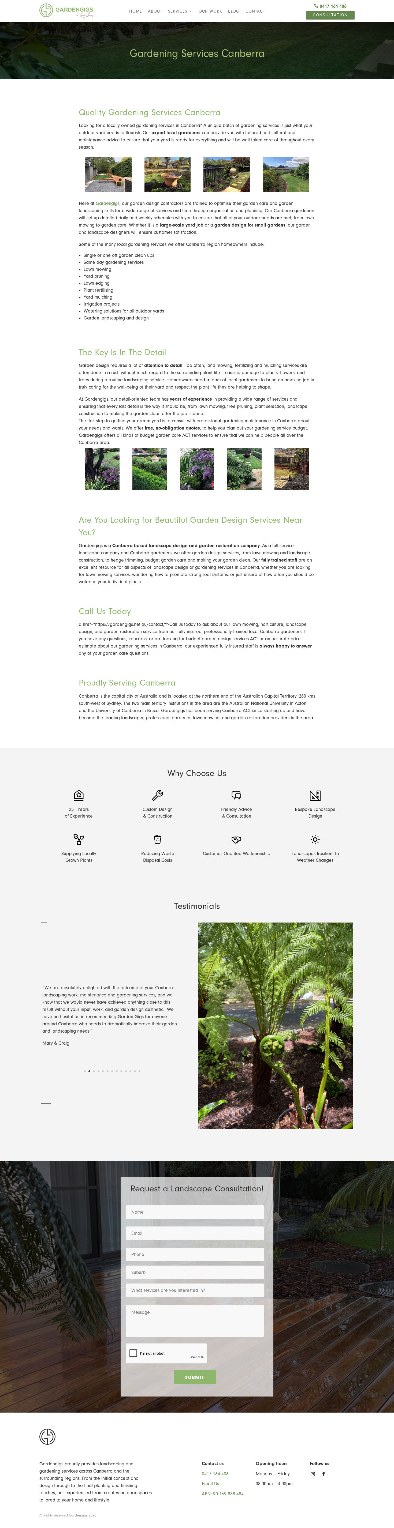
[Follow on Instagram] (312, 1474)
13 (139, 1071)
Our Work (210, 11)
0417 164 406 (330, 6)
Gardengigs (108, 203)
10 (126, 1071)
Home (135, 11)
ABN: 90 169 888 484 (223, 1494)
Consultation (330, 15)
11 (130, 1071)
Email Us (210, 1483)
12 (135, 1071)
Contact (255, 11)
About (155, 11)
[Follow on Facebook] (323, 1474)
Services (177, 11)
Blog (234, 11)
